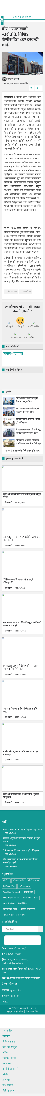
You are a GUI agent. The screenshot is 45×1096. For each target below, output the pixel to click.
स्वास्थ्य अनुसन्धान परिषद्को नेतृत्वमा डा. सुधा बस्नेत (27, 410)
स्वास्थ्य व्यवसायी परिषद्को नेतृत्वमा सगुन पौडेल (27, 400)
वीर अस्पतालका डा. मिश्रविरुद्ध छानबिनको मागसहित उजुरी (28, 431)
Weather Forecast (11, 892)
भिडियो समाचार (9, 1091)
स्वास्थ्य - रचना (9, 1058)
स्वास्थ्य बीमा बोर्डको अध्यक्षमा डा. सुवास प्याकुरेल (21, 796)
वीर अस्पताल (12, 291)
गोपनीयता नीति (32, 1011)
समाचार (6, 1036)
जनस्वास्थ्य (7, 1063)
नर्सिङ (5, 1053)
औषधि (5, 1074)
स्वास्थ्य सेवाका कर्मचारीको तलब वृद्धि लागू (21, 451)
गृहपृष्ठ (9, 1011)
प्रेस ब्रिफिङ (22, 903)
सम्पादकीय (7, 1031)
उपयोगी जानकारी (10, 1069)
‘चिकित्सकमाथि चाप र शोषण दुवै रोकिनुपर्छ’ (28, 421)
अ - (31, 88)
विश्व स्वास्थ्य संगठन (11, 898)
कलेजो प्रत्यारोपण (28, 909)
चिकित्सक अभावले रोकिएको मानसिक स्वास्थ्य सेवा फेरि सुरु (28, 442)
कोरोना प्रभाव (33, 881)
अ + (38, 88)
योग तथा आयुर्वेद (9, 1047)
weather (27, 898)
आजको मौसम (8, 903)
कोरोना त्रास (28, 892)
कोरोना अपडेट (18, 881)
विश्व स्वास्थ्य (7, 1085)
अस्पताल (6, 1080)
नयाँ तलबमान (24, 886)
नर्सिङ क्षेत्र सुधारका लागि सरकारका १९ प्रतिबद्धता (20, 753)
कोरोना (6, 881)
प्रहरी (36, 898)
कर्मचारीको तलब (10, 909)
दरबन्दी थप (26, 291)
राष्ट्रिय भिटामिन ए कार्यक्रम (13, 915)
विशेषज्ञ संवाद (8, 1042)
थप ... (5, 1002)
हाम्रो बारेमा (18, 1011)
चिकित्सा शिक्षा (9, 886)
